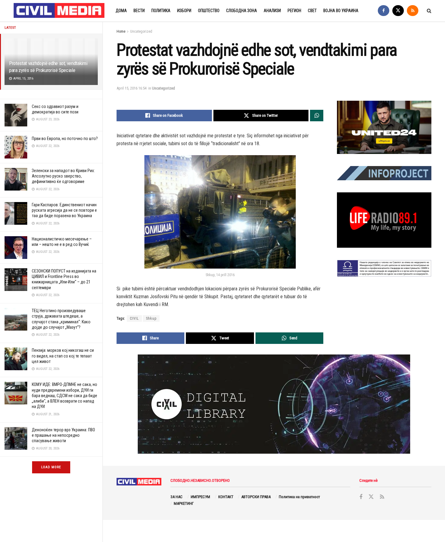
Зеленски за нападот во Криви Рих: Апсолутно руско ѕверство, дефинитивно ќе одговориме (63, 176)
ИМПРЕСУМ (200, 497)
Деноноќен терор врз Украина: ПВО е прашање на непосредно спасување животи (63, 435)
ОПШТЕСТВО (208, 10)
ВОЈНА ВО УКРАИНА (340, 10)
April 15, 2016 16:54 (132, 88)
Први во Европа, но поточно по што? (65, 138)
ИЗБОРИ (184, 10)
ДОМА (121, 10)
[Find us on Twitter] (398, 10)
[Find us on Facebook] (383, 10)
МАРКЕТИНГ (184, 503)
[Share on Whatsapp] (316, 115)
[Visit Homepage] (59, 11)
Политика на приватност (299, 497)
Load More (51, 467)
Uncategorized (141, 31)
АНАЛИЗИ (272, 10)
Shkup (151, 318)
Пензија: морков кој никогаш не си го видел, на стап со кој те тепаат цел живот (63, 356)
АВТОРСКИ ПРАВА (256, 497)
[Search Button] (429, 10)
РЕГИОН (294, 10)
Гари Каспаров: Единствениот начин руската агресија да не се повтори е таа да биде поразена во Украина (64, 210)
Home (121, 31)
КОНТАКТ (225, 497)
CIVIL (134, 318)
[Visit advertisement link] (384, 127)
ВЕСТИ (139, 10)
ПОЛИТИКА (160, 10)
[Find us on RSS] (412, 10)
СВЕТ (312, 10)
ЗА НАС (176, 497)
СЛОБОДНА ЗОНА (241, 10)
